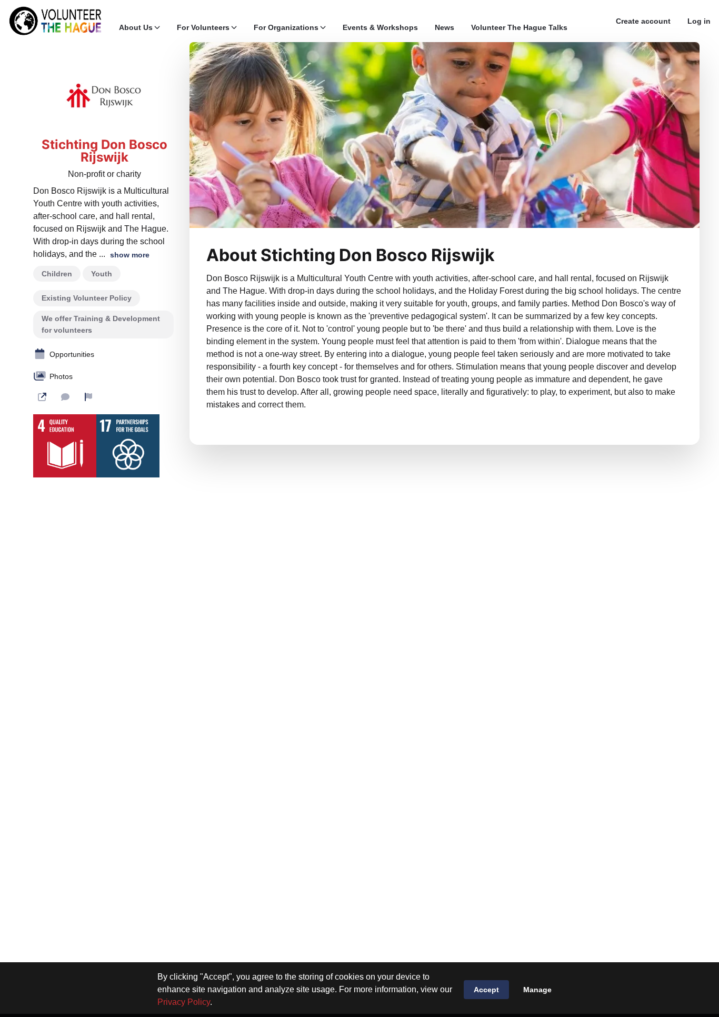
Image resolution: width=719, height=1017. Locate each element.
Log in (699, 21)
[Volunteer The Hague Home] (55, 21)
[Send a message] (65, 397)
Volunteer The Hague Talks (519, 27)
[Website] (42, 397)
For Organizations (286, 27)
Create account (643, 21)
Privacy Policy (183, 1002)
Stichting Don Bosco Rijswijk (104, 151)
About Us (136, 27)
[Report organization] (88, 397)
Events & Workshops (380, 27)
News (444, 27)
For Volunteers (203, 27)
